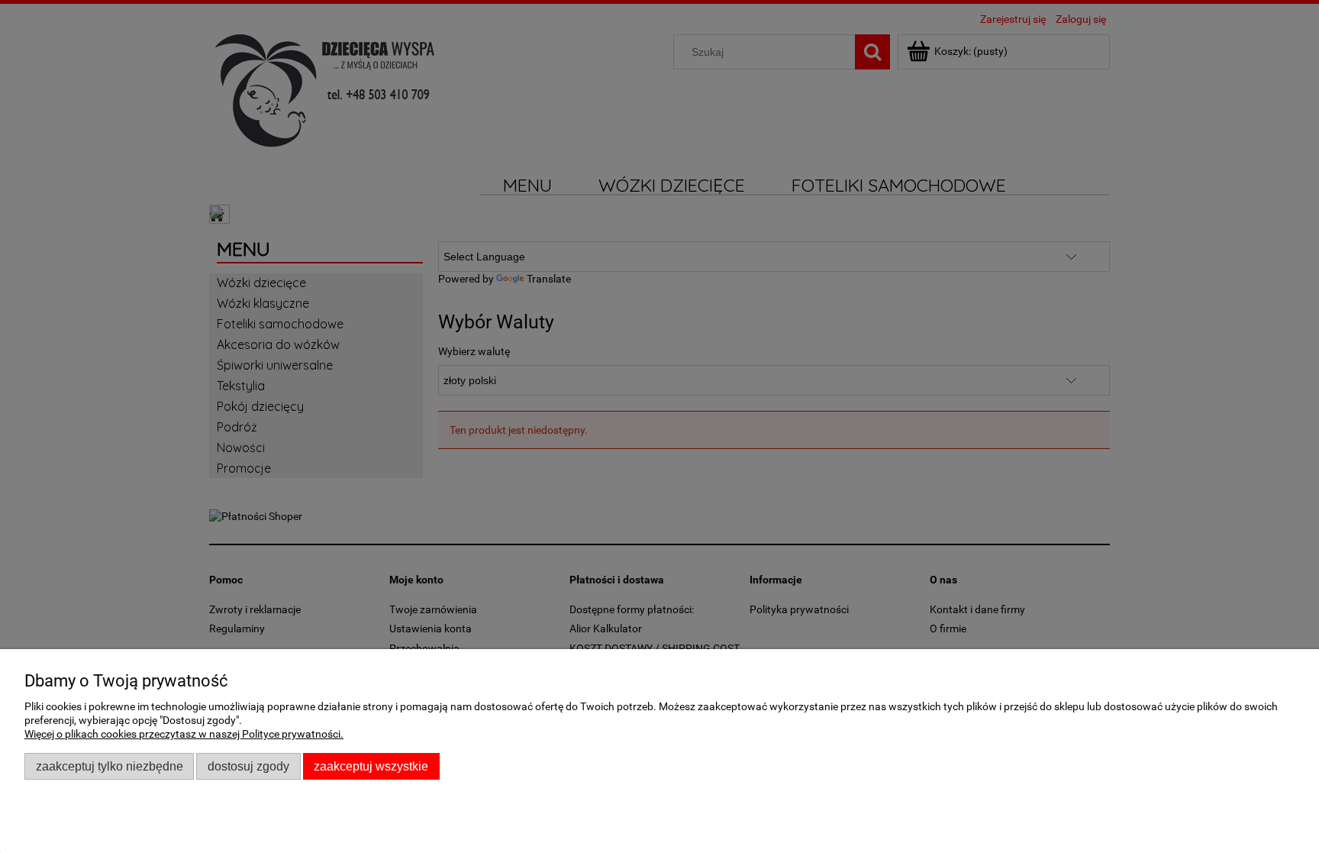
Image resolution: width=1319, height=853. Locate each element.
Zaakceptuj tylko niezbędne (109, 766)
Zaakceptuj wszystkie (371, 766)
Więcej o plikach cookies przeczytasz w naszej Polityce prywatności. (183, 734)
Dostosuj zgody (248, 766)
